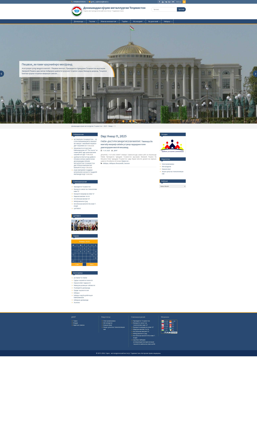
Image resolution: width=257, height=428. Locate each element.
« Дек (77, 278)
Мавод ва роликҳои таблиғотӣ (84, 299)
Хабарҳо (167, 21)
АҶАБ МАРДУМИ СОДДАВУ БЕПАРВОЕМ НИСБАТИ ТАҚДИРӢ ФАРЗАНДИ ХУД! (85, 186)
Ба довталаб (153, 21)
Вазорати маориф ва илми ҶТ (84, 207)
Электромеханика (168, 178)
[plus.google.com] (169, 1)
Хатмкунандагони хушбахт (39, 69)
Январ (111, 140)
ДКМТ (115, 164)
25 (92, 272)
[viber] (173, 1)
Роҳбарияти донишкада (82, 301)
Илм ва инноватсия (108, 21)
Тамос (75, 334)
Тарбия (124, 21)
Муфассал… (125, 175)
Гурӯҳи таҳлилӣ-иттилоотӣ (83, 294)
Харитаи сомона (78, 339)
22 (81, 272)
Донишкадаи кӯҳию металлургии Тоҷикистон (114, 8)
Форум (75, 337)
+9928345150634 (79, 2)
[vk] (166, 1)
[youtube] (162, 1)
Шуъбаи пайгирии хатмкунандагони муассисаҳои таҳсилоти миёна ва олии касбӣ (144, 355)
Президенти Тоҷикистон (82, 200)
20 (73, 272)
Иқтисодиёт (138, 21)
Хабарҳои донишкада (116, 177)
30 (84, 275)
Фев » (92, 278)
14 (77, 268)
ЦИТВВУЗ (77, 222)
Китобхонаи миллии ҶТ (82, 212)
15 (81, 268)
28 (77, 275)
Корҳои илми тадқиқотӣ (82, 296)
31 (88, 275)
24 (88, 272)
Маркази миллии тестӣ (82, 210)
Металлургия (166, 180)
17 (88, 268)
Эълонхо (127, 177)
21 (77, 272)
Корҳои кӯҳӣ (166, 183)
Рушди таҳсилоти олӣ (81, 304)
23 (84, 272)
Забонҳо (179, 2)
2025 (105, 140)
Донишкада (78, 21)
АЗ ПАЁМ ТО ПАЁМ (80, 291)
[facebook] (159, 1)
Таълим (92, 21)
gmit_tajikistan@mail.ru (99, 2)
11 (92, 265)
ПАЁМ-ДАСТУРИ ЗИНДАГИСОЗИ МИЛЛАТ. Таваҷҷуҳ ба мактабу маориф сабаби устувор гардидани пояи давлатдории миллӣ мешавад (126, 158)
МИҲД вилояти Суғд (81, 215)
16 (84, 268)
